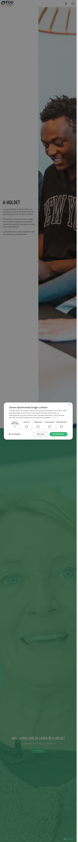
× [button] (69, 404)
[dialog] (38, 421)
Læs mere (54, 417)
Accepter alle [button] (58, 434)
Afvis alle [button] (41, 434)
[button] (14, 434)
